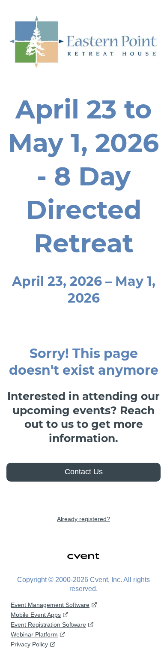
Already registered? (83, 518)
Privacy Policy (29, 644)
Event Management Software (50, 604)
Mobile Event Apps (36, 614)
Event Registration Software (48, 624)
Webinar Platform (34, 634)
